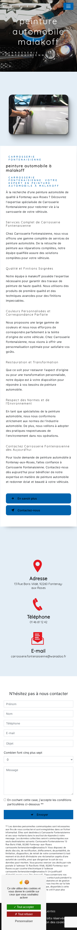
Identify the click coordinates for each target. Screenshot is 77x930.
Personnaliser (24, 921)
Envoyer (42, 814)
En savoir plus (27, 498)
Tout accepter (25, 906)
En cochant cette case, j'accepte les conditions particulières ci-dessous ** (39, 802)
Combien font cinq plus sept (23, 752)
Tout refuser (25, 914)
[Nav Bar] (68, 6)
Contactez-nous (29, 510)
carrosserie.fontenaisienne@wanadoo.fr (38, 656)
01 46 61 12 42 (38, 622)
